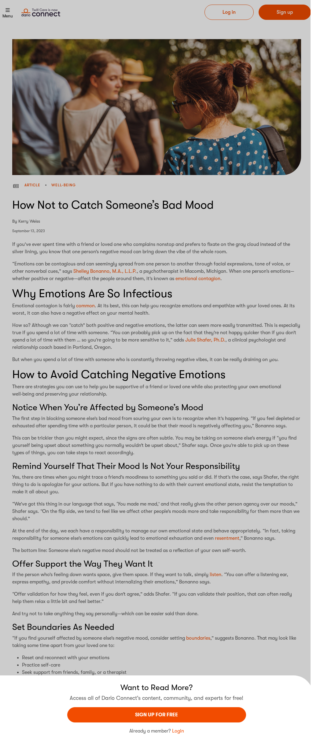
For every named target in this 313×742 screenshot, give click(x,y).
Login (178, 731)
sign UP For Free (156, 715)
